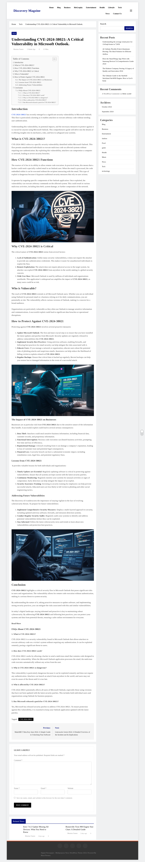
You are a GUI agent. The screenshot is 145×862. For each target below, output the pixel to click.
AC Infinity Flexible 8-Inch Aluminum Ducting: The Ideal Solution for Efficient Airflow (117, 51)
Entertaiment (91, 7)
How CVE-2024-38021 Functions (26, 68)
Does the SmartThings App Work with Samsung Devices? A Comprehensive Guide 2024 (118, 61)
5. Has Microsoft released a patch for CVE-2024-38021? (39, 102)
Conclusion (18, 88)
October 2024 (107, 107)
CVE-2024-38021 (19, 115)
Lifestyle (111, 7)
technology (106, 171)
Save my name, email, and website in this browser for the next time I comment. (44, 798)
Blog (59, 7)
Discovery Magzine (26, 10)
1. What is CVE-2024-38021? (31, 93)
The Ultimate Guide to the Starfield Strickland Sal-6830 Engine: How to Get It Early (117, 78)
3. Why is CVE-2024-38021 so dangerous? (35, 98)
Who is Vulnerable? (21, 74)
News (107, 14)
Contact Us (117, 14)
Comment (18, 760)
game (104, 148)
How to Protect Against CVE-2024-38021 (29, 77)
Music (104, 157)
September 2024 (108, 112)
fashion (104, 138)
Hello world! (126, 94)
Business (67, 7)
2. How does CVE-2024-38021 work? (33, 95)
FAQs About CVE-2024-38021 (29, 90)
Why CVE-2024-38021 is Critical (26, 71)
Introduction (18, 62)
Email (43, 788)
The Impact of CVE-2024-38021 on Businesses (35, 80)
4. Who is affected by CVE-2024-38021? (34, 100)
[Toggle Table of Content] (53, 59)
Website (70, 788)
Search (103, 24)
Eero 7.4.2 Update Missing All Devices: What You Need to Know (35, 829)
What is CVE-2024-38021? (24, 65)
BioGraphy (78, 7)
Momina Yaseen (18, 49)
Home (51, 7)
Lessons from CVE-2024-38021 (30, 82)
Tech (120, 7)
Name (17, 788)
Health (102, 7)
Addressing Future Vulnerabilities (30, 85)
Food (104, 143)
